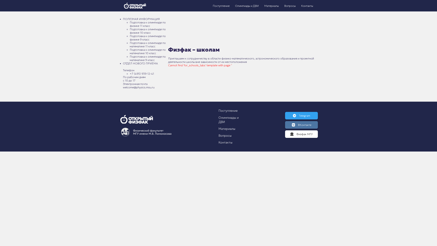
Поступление (221, 6)
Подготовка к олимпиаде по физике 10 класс (148, 31)
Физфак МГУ (304, 134)
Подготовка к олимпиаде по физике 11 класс (148, 24)
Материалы (271, 6)
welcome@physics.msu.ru (138, 87)
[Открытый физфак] (135, 6)
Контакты (307, 6)
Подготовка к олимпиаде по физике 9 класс (148, 37)
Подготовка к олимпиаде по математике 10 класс (148, 51)
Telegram (304, 115)
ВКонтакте (304, 125)
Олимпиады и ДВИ (247, 6)
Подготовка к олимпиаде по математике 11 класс (148, 44)
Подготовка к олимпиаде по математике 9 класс (148, 58)
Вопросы (290, 6)
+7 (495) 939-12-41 (142, 73)
